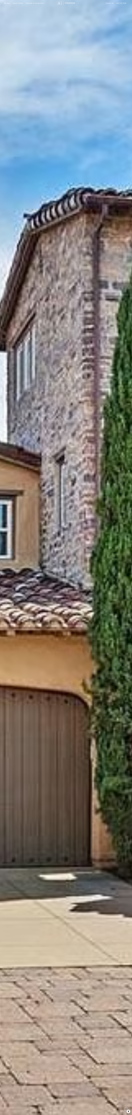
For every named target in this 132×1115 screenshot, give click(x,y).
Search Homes (18, 3)
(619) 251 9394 (121, 3)
